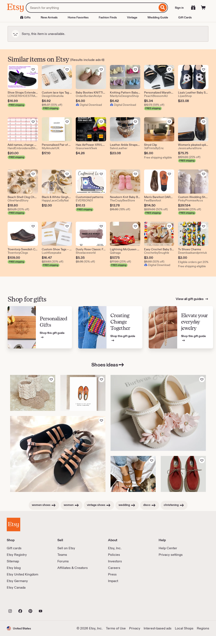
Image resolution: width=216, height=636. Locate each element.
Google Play (53, 601)
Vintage (132, 17)
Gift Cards (185, 17)
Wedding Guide (157, 17)
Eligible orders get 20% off (193, 262)
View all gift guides (190, 299)
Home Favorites (78, 17)
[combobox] (92, 8)
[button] (19, 628)
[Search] (163, 8)
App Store (21, 601)
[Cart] (203, 8)
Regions (203, 628)
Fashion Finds (108, 17)
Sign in (179, 7)
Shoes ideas (104, 365)
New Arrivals (49, 17)
